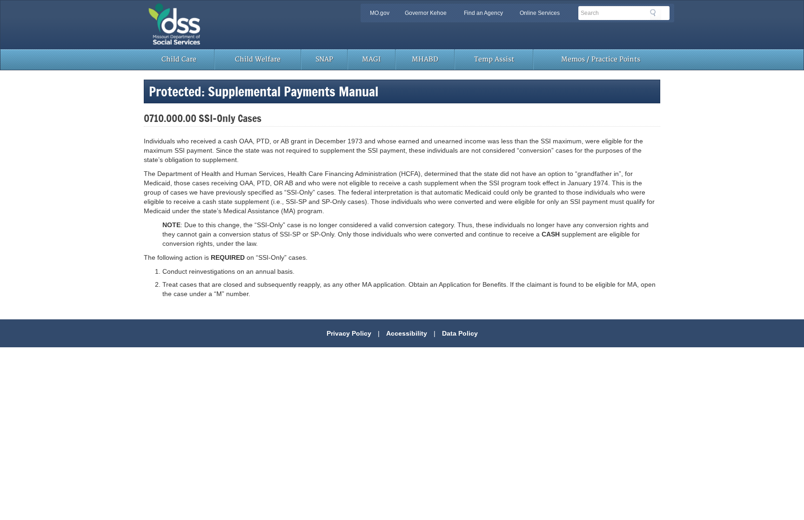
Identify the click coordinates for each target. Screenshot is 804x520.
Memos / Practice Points (600, 59)
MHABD (425, 59)
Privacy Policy (349, 333)
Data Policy (460, 333)
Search (655, 14)
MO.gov (379, 13)
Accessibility (406, 333)
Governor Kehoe (426, 13)
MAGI (371, 59)
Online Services (540, 13)
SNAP (324, 59)
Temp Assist (494, 59)
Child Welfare (258, 59)
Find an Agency (483, 13)
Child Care (178, 59)
